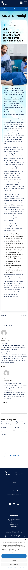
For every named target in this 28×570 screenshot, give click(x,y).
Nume (3, 427)
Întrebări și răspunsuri (14, 522)
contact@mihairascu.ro (14, 495)
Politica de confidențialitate (7, 567)
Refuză (14, 560)
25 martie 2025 (5, 340)
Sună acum (23, 2)
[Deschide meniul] (26, 9)
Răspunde (6, 367)
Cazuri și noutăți (14, 16)
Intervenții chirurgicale (14, 519)
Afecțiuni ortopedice (14, 521)
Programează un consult (21, 2)
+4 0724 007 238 (14, 490)
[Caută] (14, 9)
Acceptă (14, 556)
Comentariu (5, 434)
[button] (26, 540)
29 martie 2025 (8, 380)
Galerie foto (14, 526)
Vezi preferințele (14, 564)
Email (16, 427)
